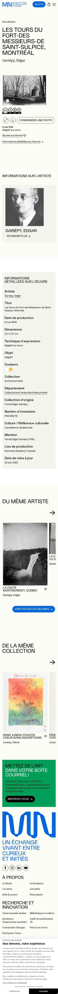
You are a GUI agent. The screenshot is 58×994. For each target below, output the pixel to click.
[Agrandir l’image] (5, 120)
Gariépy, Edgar (13, 296)
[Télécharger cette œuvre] (12, 120)
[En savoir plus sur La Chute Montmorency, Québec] (25, 554)
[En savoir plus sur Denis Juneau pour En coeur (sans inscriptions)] (25, 702)
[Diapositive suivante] (52, 513)
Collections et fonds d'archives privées (26, 392)
